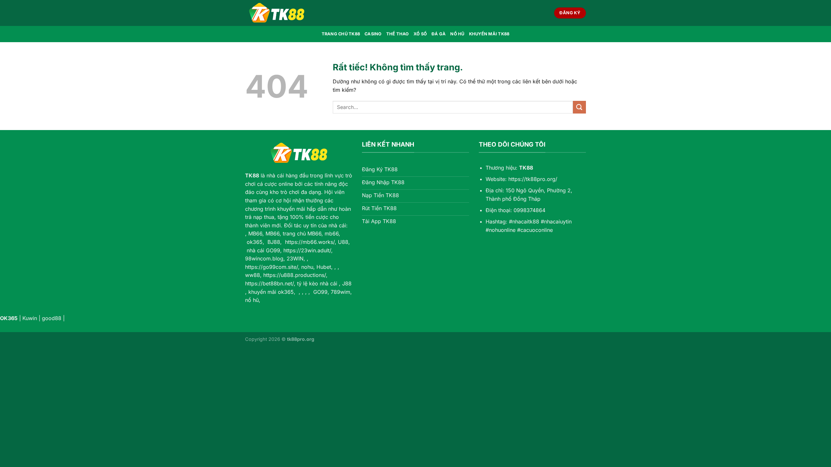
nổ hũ (252, 300)
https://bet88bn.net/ (269, 283)
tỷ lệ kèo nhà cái (317, 283)
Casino (373, 33)
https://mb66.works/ (310, 242)
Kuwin (29, 318)
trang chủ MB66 (302, 233)
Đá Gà (438, 33)
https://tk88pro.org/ (532, 179)
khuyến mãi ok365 (271, 292)
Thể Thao (397, 33)
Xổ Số (420, 33)
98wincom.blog (264, 258)
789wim (340, 292)
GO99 (320, 292)
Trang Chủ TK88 (341, 33)
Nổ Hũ (457, 33)
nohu (307, 267)
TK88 (252, 175)
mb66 (332, 233)
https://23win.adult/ (307, 250)
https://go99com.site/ (271, 267)
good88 (51, 318)
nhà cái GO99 (263, 250)
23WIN (295, 258)
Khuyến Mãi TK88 (489, 33)
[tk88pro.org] (277, 13)
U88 (343, 242)
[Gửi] (579, 107)
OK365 (9, 318)
